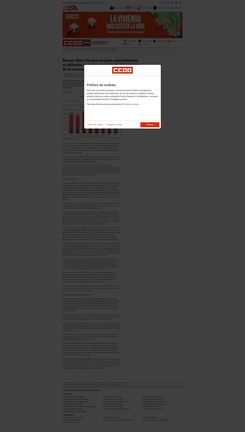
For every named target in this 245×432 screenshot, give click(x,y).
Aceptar (150, 125)
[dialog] (122, 97)
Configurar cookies (114, 125)
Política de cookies (130, 104)
